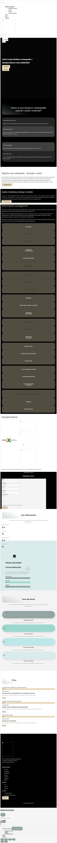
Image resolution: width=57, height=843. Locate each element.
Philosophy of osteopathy (9, 721)
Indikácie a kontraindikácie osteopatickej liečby (15, 707)
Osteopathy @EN (5, 691)
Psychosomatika (28, 329)
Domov (7, 5)
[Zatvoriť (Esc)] (13, 839)
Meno (3, 479)
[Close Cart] (2, 814)
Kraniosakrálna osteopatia (28, 282)
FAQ (6, 16)
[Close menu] (0, 824)
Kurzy (6, 14)
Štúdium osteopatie (9, 6)
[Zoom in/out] (2, 839)
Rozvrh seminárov (13, 13)
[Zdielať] (10, 839)
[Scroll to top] (1, 822)
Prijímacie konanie (13, 8)
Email (3, 487)
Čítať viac (4, 697)
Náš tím (10, 11)
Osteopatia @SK (5, 705)
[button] (13, 2)
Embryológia (28, 234)
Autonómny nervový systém (28, 289)
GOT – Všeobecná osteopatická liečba (28, 394)
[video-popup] (14, 556)
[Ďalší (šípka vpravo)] (6, 841)
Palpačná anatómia (28, 275)
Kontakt (7, 18)
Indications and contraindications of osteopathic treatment (18, 693)
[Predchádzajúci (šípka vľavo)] (2, 841)
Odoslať (4, 507)
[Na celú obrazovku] (6, 839)
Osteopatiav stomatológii (28, 266)
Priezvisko (4, 483)
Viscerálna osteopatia (28, 241)
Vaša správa (5, 494)
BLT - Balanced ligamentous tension (28, 322)
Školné (10, 10)
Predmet (4, 490)
